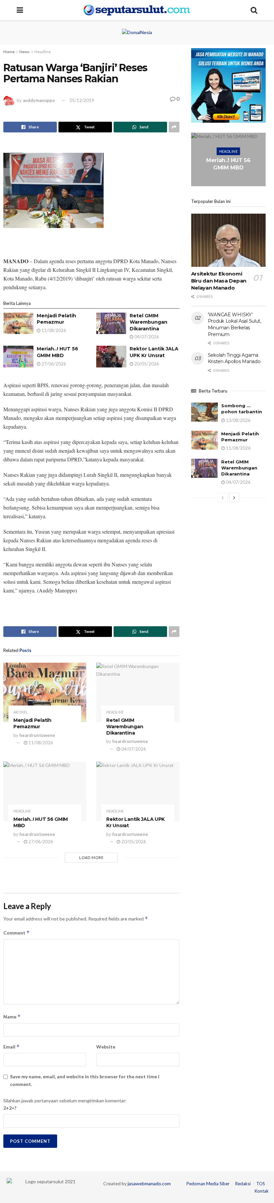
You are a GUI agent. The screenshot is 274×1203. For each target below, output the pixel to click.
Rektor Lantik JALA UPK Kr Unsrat (154, 352)
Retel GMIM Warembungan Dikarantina (148, 322)
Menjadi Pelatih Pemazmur (56, 319)
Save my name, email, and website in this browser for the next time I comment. (84, 1080)
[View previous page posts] (223, 497)
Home (9, 51)
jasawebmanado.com (149, 1183)
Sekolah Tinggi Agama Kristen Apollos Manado (234, 358)
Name (12, 1016)
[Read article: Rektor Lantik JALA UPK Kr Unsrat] (111, 356)
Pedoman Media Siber (208, 1183)
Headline (42, 51)
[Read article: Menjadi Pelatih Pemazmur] (18, 323)
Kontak (262, 1191)
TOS (260, 1183)
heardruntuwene (37, 735)
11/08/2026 (53, 330)
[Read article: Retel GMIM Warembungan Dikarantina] (111, 323)
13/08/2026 (238, 420)
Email (11, 1047)
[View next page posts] (234, 497)
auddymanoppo (39, 100)
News (24, 51)
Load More (91, 857)
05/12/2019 (82, 100)
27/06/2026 (53, 363)
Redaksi (243, 1183)
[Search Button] (254, 10)
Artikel (20, 712)
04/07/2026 (146, 336)
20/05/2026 (146, 363)
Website (105, 1047)
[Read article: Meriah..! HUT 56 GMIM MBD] (18, 356)
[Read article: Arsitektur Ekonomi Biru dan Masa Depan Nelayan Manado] (228, 240)
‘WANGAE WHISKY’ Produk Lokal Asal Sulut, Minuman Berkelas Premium (234, 324)
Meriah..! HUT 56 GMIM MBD (57, 352)
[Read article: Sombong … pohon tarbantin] (204, 412)
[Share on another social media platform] (174, 127)
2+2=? (9, 1108)
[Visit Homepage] (136, 10)
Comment (16, 932)
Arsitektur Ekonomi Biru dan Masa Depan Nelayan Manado (218, 280)
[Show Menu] (20, 10)
